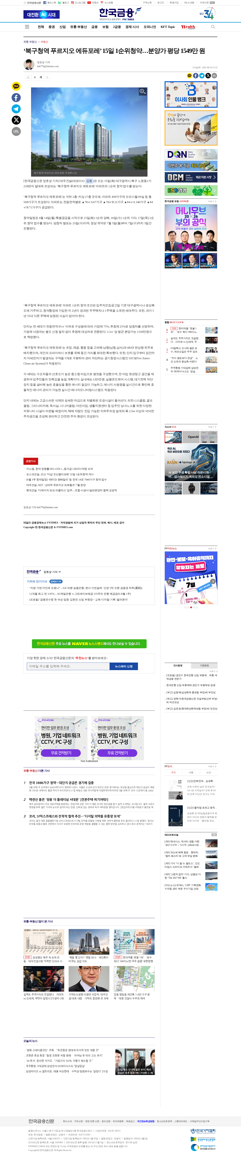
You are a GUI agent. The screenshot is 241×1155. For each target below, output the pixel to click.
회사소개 (67, 1121)
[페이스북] (49, 2)
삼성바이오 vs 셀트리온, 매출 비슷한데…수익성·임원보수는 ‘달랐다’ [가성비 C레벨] (69, 1071)
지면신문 (204, 2)
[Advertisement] (53, 263)
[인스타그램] (78, 2)
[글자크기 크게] (41, 77)
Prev (169, 581)
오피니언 (150, 27)
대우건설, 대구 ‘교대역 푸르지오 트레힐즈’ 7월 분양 (56, 485)
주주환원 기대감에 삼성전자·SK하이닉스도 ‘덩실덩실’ (55, 1066)
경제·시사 (132, 27)
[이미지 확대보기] (143, 92)
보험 (105, 27)
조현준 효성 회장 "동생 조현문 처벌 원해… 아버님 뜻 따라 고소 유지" (64, 1055)
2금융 (117, 27)
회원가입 (174, 2)
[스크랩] (47, 77)
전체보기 (56, 581)
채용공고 (130, 1121)
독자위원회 (118, 1121)
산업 (62, 27)
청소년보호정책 (164, 1121)
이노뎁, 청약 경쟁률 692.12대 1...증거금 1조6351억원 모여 (59, 468)
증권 (52, 27)
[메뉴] (27, 26)
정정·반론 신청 (92, 1121)
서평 (191, 772)
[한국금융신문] (32, 2)
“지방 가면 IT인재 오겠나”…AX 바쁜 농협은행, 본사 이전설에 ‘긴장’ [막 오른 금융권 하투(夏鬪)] (85, 588)
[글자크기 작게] (35, 77)
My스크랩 (189, 2)
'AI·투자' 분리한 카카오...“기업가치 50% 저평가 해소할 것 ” (59, 1060)
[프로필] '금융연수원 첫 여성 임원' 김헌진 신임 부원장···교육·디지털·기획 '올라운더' (78, 599)
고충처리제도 (181, 1121)
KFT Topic (168, 27)
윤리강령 (106, 1121)
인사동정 (177, 665)
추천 (173, 772)
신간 (208, 772)
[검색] (213, 26)
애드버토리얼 (171, 835)
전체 (41, 27)
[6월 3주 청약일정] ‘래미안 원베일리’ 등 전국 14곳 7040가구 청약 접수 (66, 479)
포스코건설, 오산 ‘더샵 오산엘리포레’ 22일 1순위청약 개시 (60, 474)
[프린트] (28, 77)
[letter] (106, 2)
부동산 (44, 41)
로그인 (160, 2)
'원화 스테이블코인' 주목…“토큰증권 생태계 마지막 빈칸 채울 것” (62, 1050)
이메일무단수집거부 (199, 1121)
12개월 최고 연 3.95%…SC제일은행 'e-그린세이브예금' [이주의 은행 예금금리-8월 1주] (80, 593)
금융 (94, 27)
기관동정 (204, 665)
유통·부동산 (78, 27)
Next (213, 581)
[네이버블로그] (63, 2)
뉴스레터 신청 (124, 666)
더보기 (211, 201)
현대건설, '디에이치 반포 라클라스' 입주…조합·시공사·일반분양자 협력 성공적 (71, 490)
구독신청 (147, 2)
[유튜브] (92, 2)
